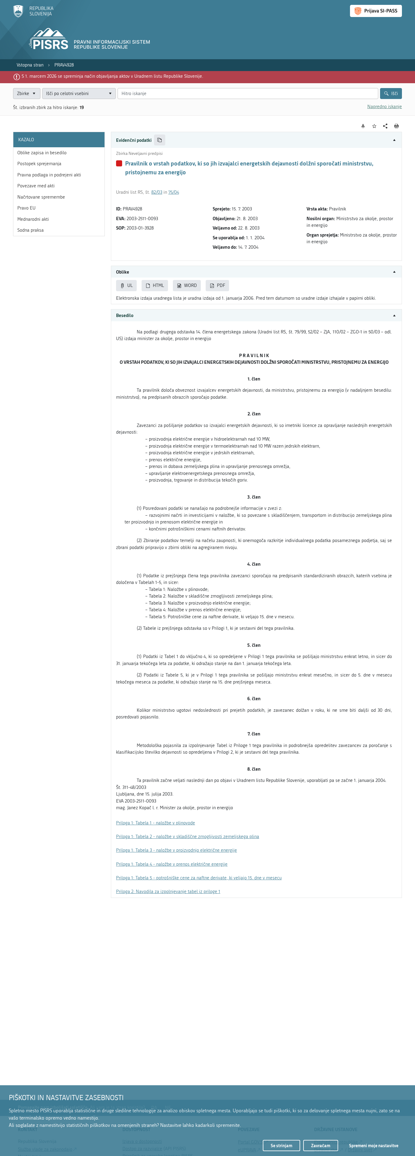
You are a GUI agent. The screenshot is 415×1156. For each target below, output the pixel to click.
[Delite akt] (385, 126)
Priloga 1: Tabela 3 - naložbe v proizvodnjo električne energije (176, 850)
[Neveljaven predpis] (119, 163)
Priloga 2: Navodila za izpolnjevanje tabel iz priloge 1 (168, 891)
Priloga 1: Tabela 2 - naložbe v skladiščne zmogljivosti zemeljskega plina (187, 836)
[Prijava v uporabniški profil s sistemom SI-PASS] (376, 11)
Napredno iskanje (384, 106)
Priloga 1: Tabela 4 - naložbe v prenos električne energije (172, 864)
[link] (30, 65)
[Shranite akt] (374, 126)
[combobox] (79, 93)
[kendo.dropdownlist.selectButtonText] (110, 93)
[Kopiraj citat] (159, 140)
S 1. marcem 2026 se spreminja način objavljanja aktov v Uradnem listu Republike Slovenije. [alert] (112, 76)
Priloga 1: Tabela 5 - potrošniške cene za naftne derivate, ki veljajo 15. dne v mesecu (199, 878)
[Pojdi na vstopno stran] (33, 16)
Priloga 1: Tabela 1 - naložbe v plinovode (155, 823)
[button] (256, 140)
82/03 (156, 192)
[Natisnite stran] (396, 126)
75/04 (173, 192)
